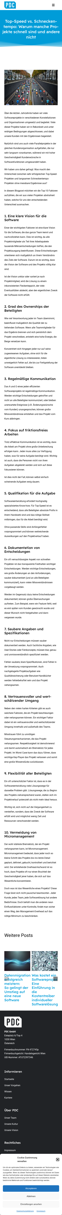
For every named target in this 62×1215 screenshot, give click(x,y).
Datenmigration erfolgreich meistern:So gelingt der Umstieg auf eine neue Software (17, 987)
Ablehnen (31, 1196)
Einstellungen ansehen (31, 1204)
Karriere (8, 1097)
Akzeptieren (31, 1188)
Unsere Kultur (11, 1124)
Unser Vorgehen (12, 1085)
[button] (57, 1159)
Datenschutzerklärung (25, 1211)
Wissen (8, 1091)
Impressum (41, 1211)
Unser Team (10, 1117)
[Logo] (10, 2)
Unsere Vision (11, 1130)
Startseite (9, 1079)
